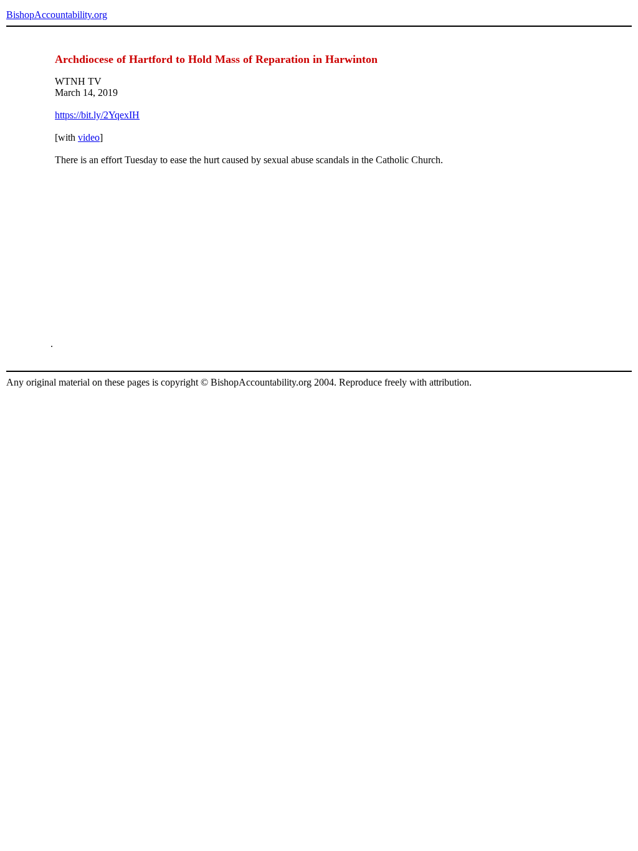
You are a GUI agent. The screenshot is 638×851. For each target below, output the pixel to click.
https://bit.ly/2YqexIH (97, 115)
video (89, 137)
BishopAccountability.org (56, 14)
